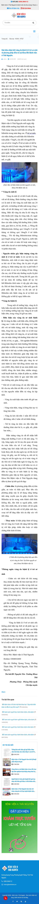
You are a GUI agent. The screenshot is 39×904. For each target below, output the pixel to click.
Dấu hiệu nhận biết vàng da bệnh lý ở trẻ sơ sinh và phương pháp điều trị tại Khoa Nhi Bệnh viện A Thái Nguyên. (19, 52)
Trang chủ (4, 39)
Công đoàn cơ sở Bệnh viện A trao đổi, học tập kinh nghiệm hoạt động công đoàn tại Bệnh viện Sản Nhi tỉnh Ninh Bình (24, 771)
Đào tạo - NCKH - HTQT (16, 39)
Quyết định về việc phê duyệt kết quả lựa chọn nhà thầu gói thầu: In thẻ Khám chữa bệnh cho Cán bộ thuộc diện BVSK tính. (24, 781)
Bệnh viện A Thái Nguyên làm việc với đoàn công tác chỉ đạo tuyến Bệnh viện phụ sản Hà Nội (23, 791)
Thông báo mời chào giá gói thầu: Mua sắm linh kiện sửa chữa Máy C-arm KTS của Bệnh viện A (23, 752)
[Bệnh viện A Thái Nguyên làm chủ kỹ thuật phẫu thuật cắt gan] (7, 762)
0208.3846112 (8, 881)
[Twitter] (17, 901)
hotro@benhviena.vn (10, 884)
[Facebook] (12, 901)
